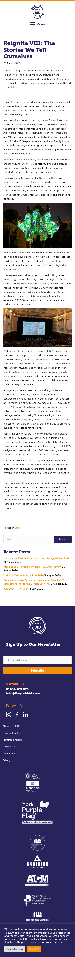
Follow (12, 706)
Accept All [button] (34, 949)
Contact (12, 684)
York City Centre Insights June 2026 (23, 575)
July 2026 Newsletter (15, 588)
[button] (63, 539)
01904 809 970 (17, 689)
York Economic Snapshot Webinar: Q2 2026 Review (32, 566)
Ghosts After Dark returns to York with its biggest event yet (36, 558)
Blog (17, 527)
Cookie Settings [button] (14, 949)
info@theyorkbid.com (23, 693)
